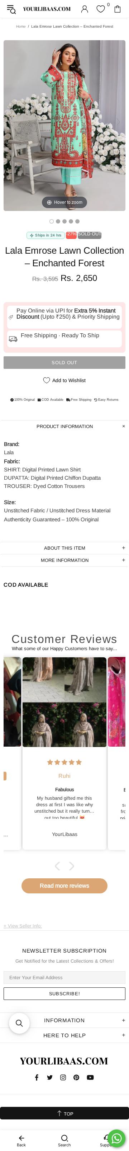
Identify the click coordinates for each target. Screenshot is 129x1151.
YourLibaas (47, 9)
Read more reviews (64, 886)
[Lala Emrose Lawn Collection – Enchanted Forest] (51, 221)
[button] (59, 866)
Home (21, 26)
